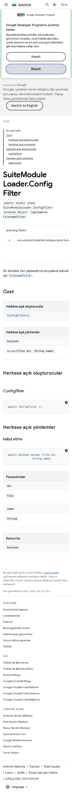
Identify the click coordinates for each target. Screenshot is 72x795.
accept (12, 351)
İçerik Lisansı (51, 572)
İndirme (7, 622)
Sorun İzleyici (11, 752)
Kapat (36, 57)
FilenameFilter (20, 275)
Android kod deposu (15, 609)
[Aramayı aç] (47, 4)
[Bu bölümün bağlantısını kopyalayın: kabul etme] (26, 439)
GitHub (7, 646)
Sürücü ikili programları (17, 640)
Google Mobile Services (17, 740)
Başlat (36, 69)
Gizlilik (21, 772)
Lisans (9, 772)
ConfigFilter (16, 315)
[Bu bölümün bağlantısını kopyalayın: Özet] (18, 292)
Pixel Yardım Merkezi (15, 721)
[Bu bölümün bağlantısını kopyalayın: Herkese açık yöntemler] (59, 427)
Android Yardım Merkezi (18, 715)
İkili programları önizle (16, 628)
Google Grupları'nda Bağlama (21, 699)
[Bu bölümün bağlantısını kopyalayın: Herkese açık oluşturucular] (7, 379)
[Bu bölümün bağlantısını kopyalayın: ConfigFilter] (28, 391)
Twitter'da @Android (15, 662)
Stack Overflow (12, 746)
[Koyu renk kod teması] (66, 402)
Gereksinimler (11, 615)
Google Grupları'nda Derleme (21, 693)
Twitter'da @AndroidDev (18, 668)
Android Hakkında (14, 766)
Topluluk (34, 766)
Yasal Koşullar (51, 766)
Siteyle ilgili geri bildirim (43, 772)
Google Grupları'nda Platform (21, 687)
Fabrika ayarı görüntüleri (17, 634)
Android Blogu (12, 675)
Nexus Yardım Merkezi (16, 728)
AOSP (6, 121)
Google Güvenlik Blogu (17, 681)
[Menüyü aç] (6, 4)
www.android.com (14, 734)
